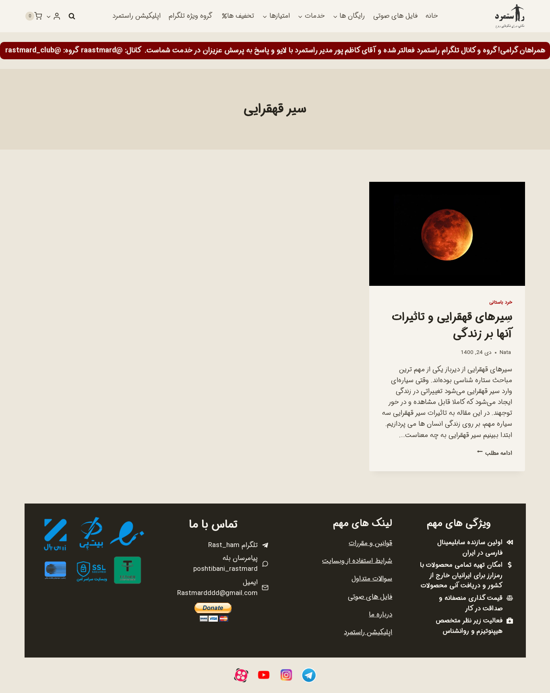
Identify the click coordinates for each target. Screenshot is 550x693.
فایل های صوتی (395, 15)
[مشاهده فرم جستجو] (72, 16)
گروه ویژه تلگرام (190, 15)
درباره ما (380, 614)
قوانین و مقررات (370, 543)
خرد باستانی (500, 302)
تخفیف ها (240, 15)
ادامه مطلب (494, 453)
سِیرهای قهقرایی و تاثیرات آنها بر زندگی (452, 325)
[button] (49, 16)
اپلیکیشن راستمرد (136, 15)
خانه (432, 15)
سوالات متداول (372, 578)
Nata (505, 352)
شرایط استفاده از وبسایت (357, 561)
